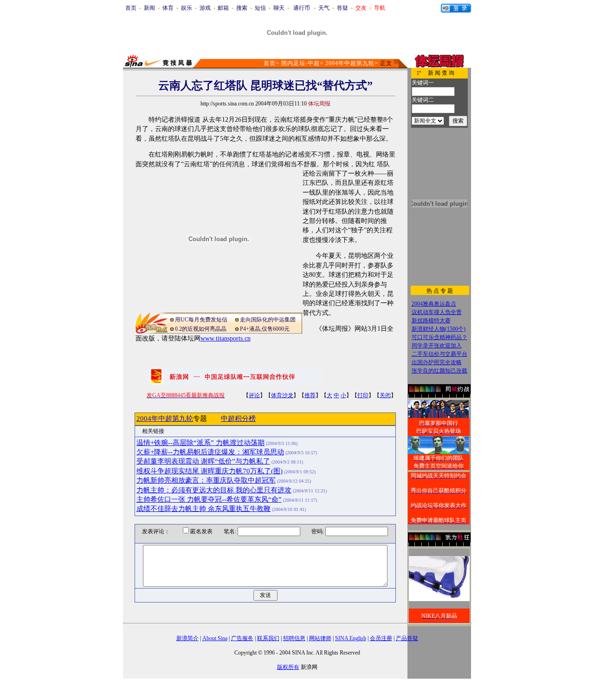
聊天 (278, 8)
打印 (362, 395)
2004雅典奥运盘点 (434, 304)
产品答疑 (407, 638)
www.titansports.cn (225, 338)
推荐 (310, 395)
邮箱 (223, 8)
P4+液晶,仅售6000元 (265, 329)
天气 (323, 8)
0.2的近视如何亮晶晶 (200, 329)
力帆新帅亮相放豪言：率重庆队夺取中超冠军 (206, 480)
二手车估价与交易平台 (439, 354)
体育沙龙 (282, 395)
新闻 (149, 8)
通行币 (301, 8)
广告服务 (242, 638)
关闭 (385, 395)
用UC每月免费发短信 (201, 319)
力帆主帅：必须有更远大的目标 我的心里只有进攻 (213, 490)
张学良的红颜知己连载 (439, 370)
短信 (260, 8)
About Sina (214, 638)
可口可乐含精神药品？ (439, 337)
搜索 (241, 8)
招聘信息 (294, 638)
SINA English (350, 638)
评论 (254, 395)
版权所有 (288, 667)
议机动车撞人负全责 (437, 312)
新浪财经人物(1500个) (438, 329)
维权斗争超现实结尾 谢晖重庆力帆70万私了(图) (209, 471)
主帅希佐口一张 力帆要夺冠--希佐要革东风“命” (209, 499)
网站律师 (320, 638)
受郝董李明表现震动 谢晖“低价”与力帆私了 (203, 461)
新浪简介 (187, 638)
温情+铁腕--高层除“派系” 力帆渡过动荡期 (200, 442)
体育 (168, 8)
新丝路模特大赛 (431, 320)
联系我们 (268, 638)
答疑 (342, 8)
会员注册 (381, 638)
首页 (130, 8)
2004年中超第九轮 (349, 63)
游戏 (205, 8)
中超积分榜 (238, 418)
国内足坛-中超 (300, 63)
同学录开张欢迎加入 (437, 345)
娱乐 (186, 8)
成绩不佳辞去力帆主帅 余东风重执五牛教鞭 (203, 508)
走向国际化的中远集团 (268, 319)
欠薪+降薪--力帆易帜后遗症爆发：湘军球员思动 (210, 452)
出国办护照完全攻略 (437, 362)
